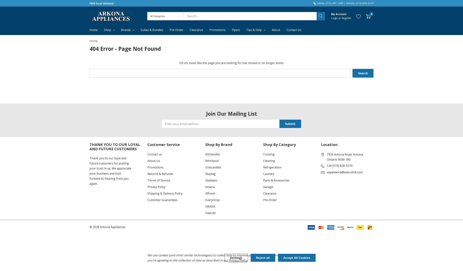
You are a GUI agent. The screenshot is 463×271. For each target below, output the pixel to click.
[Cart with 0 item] (368, 16)
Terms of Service (158, 180)
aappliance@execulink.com (345, 172)
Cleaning (269, 161)
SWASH (210, 206)
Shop (107, 29)
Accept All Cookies (296, 258)
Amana (210, 187)
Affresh (210, 193)
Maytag (210, 174)
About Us (153, 161)
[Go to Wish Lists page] (358, 16)
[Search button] (321, 16)
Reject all (263, 258)
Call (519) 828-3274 (339, 166)
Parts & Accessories (276, 180)
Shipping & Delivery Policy (164, 193)
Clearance (270, 193)
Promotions (155, 167)
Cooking (269, 154)
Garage (268, 187)
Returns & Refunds (160, 174)
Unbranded (213, 167)
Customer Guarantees (162, 200)
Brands (126, 29)
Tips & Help (254, 29)
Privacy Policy (156, 187)
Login (334, 18)
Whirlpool (212, 161)
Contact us (154, 154)
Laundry (268, 174)
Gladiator (211, 180)
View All (210, 213)
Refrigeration (272, 167)
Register (346, 18)
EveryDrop (212, 200)
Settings (236, 258)
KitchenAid (212, 154)
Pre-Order (270, 200)
